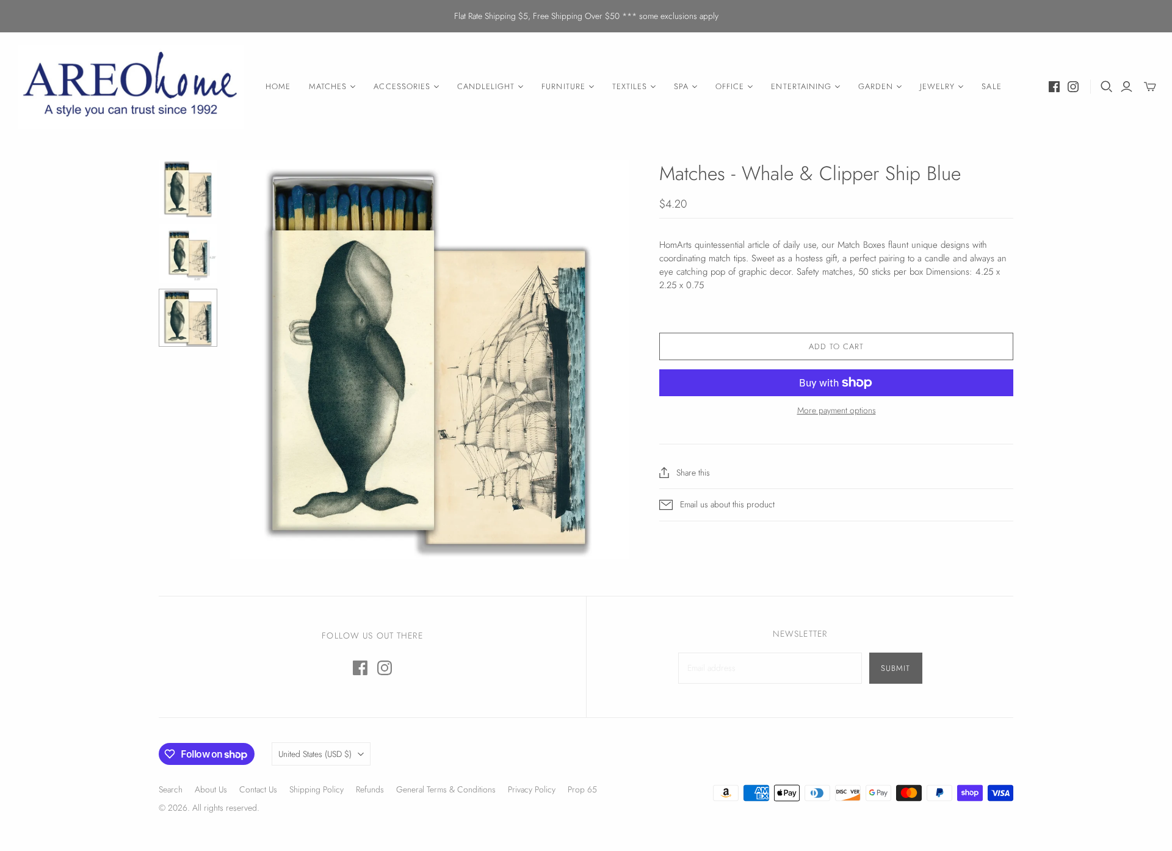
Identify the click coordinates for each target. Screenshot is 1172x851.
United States (315, 754)
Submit (895, 668)
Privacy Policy (531, 789)
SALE (991, 86)
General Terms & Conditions (446, 789)
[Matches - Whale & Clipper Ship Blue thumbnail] (188, 253)
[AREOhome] (131, 87)
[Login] (1126, 86)
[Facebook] (1054, 86)
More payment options (836, 410)
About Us (211, 789)
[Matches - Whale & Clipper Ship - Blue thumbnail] (188, 189)
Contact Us (258, 789)
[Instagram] (1073, 86)
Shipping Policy (316, 789)
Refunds (370, 789)
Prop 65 (582, 789)
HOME (278, 86)
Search (171, 789)
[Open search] (1107, 87)
